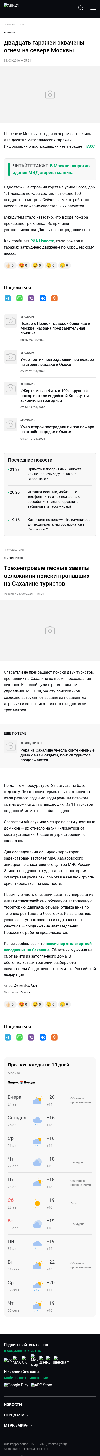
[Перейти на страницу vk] (8, 1360)
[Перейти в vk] (43, 298)
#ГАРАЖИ (9, 32)
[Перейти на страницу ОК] (26, 1360)
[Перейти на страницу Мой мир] (35, 1360)
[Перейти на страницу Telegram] (62, 1360)
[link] (27, 316)
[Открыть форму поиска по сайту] (80, 8)
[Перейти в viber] (31, 298)
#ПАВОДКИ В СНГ (14, 558)
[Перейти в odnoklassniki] (54, 298)
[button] (8, 298)
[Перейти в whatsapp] (19, 298)
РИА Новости (42, 241)
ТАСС (90, 146)
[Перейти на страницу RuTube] (52, 1360)
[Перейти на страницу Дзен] (43, 1360)
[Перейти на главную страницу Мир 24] (11, 8)
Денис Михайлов (25, 985)
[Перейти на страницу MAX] (17, 1360)
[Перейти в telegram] (8, 298)
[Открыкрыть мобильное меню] (93, 8)
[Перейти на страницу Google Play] (16, 1387)
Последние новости (30, 460)
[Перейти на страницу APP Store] (41, 1387)
